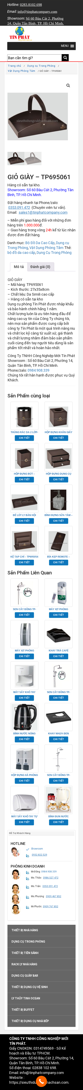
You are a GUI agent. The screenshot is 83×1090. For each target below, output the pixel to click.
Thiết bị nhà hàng (24, 930)
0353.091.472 (19, 207)
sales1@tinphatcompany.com (43, 212)
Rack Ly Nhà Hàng (24, 964)
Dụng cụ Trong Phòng (41, 65)
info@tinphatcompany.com (37, 12)
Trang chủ (14, 65)
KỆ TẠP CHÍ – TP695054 (24, 556)
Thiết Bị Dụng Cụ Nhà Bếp (30, 1021)
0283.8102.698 (31, 5)
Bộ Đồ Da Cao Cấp (40, 243)
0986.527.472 (50, 877)
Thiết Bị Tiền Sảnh (24, 953)
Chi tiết (24, 438)
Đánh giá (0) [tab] (40, 267)
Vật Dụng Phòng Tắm (21, 71)
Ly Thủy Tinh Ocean (25, 998)
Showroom (37, 848)
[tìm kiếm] (65, 57)
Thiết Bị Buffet (22, 1009)
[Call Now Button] (41, 1081)
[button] (68, 85)
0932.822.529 (39, 854)
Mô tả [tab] (19, 267)
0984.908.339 (38, 370)
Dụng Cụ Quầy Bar (24, 975)
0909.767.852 (50, 906)
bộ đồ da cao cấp (21, 252)
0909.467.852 (53, 896)
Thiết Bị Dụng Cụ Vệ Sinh (29, 987)
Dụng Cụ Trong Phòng (54, 252)
